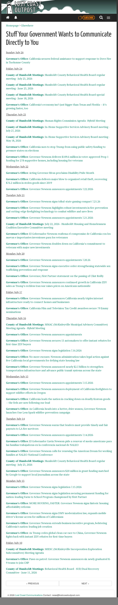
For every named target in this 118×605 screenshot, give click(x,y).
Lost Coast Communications (29, 595)
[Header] (59, 7)
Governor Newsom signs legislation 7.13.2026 (55, 487)
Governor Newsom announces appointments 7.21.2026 (61, 217)
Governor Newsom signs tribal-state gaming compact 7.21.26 (64, 201)
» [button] (85, 583)
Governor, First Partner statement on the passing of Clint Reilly (66, 276)
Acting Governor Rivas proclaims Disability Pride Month (61, 173)
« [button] (32, 583)
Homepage (12, 25)
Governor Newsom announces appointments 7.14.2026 (61, 435)
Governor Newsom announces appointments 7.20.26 (59, 260)
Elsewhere (27, 25)
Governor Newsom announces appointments (55, 334)
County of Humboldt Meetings (24, 75)
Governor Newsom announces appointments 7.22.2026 (61, 189)
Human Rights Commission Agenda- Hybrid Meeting (75, 120)
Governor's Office (17, 58)
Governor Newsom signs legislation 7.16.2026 (55, 350)
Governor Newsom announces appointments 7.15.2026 (61, 383)
